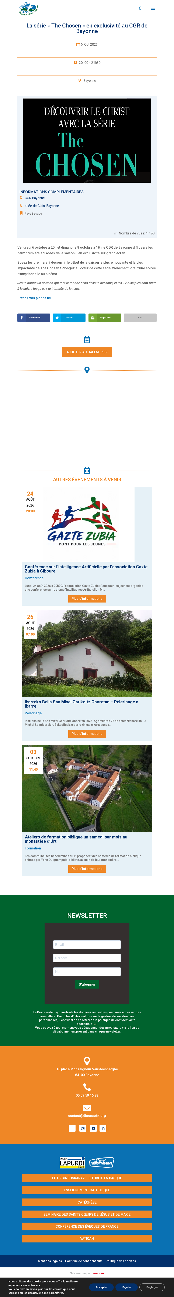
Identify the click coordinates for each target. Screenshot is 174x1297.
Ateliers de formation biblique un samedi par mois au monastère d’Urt (76, 839)
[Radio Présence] (102, 1167)
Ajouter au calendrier (87, 352)
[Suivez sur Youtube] (93, 1128)
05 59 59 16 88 (87, 1095)
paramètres (56, 1293)
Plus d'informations (87, 599)
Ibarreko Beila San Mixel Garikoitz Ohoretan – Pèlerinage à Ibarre (81, 704)
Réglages (152, 1287)
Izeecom (98, 1273)
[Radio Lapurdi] (74, 1167)
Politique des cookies (121, 1261)
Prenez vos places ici (34, 298)
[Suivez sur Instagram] (82, 1128)
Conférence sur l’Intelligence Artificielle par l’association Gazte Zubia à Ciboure (86, 569)
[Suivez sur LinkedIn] (103, 1128)
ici (95, 1024)
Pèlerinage (33, 713)
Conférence (34, 578)
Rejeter (126, 1287)
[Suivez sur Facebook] (72, 1128)
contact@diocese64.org (87, 1116)
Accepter (101, 1287)
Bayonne (89, 81)
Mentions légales (50, 1261)
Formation (33, 848)
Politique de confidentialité (83, 1261)
